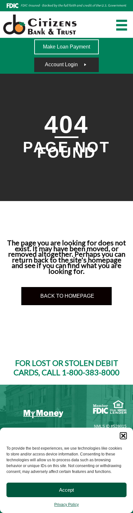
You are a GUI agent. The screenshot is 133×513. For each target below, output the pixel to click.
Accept (66, 490)
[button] (123, 436)
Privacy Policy (66, 504)
